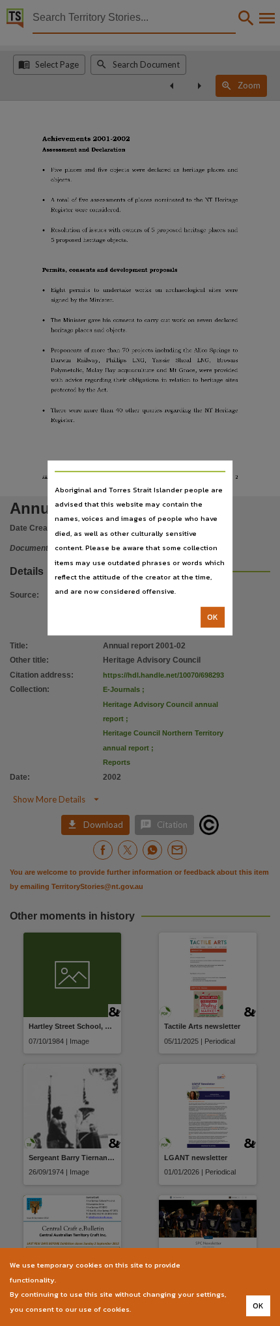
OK (212, 617)
